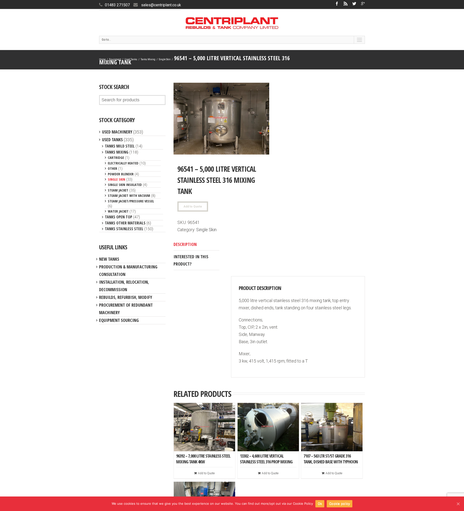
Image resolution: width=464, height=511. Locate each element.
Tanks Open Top (118, 217)
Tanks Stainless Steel (124, 228)
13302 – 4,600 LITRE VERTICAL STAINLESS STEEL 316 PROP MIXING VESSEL (266, 461)
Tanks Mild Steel (120, 146)
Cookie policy (339, 503)
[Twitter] (354, 3)
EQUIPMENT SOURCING (119, 320)
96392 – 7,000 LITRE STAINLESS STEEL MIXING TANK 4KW (203, 459)
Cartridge (116, 157)
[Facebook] (337, 3)
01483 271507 (117, 5)
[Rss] (346, 3)
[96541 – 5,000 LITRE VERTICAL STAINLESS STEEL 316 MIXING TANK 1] (221, 119)
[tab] (196, 244)
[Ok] (458, 503)
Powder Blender (121, 173)
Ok (320, 503)
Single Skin (165, 59)
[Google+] (363, 3)
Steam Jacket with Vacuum (129, 195)
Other (112, 168)
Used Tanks (130, 59)
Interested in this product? (191, 260)
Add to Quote (192, 206)
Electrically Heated (123, 163)
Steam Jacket (118, 190)
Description (185, 244)
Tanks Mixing (148, 59)
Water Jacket (118, 211)
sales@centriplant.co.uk (161, 5)
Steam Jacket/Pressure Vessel (131, 201)
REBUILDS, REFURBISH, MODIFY (125, 297)
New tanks (109, 259)
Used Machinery (117, 132)
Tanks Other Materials (125, 223)
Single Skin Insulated (125, 184)
